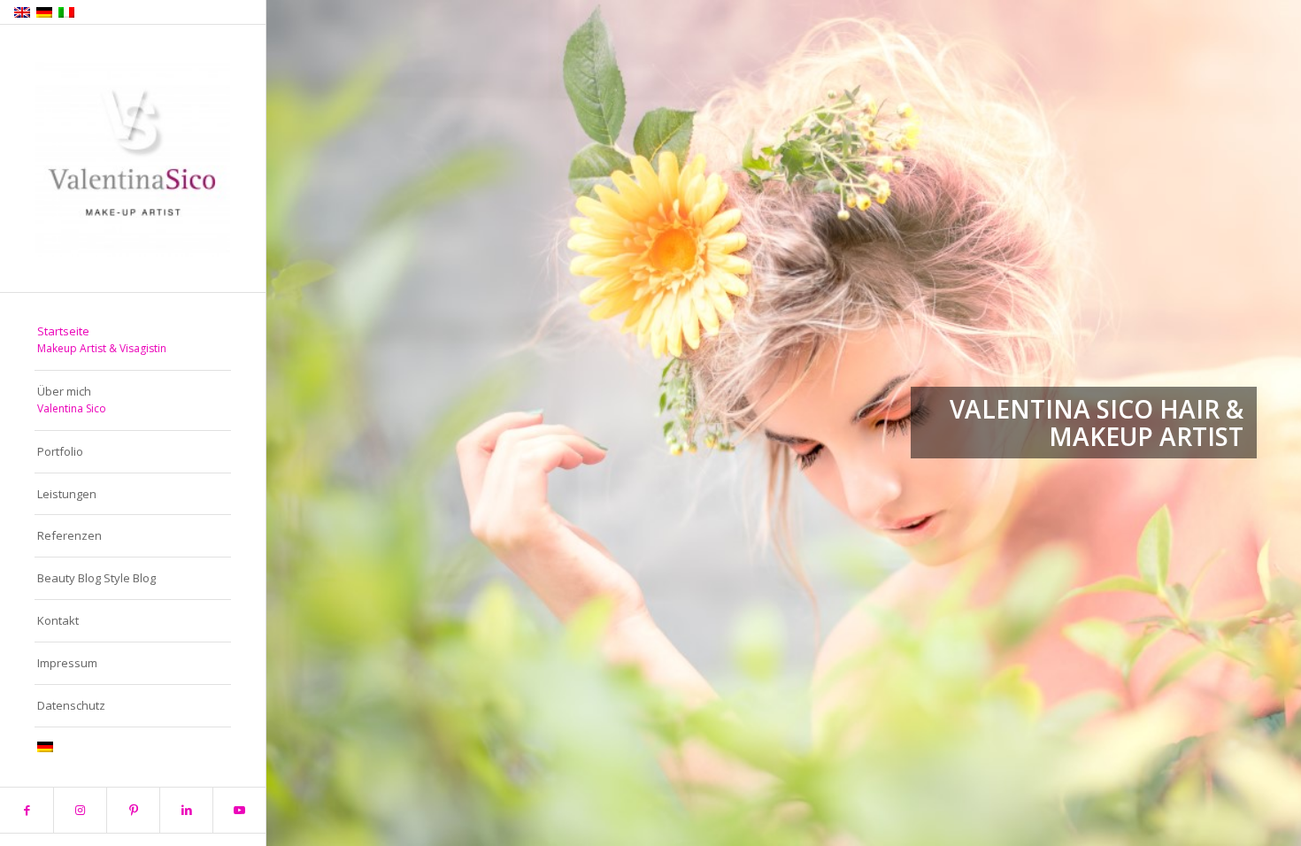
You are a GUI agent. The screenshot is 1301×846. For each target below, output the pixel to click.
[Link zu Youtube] (239, 810)
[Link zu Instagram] (79, 810)
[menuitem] (133, 341)
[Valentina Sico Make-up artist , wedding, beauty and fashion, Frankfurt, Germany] (132, 159)
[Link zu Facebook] (26, 810)
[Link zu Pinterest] (132, 810)
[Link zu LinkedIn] (185, 810)
